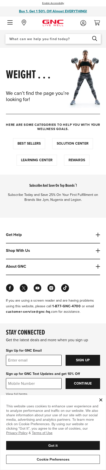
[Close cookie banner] (100, 399)
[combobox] (53, 39)
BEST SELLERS (29, 143)
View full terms (16, 394)
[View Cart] (99, 21)
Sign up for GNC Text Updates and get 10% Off (43, 374)
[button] (10, 23)
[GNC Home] (52, 23)
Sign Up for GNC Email (24, 350)
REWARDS (77, 160)
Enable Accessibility (53, 3)
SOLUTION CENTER (72, 143)
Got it (53, 445)
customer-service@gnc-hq (28, 312)
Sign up (83, 360)
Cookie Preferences (53, 459)
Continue (83, 383)
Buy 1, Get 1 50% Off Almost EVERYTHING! (53, 11)
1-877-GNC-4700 (66, 306)
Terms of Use (42, 433)
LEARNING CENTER (37, 160)
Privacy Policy (17, 433)
